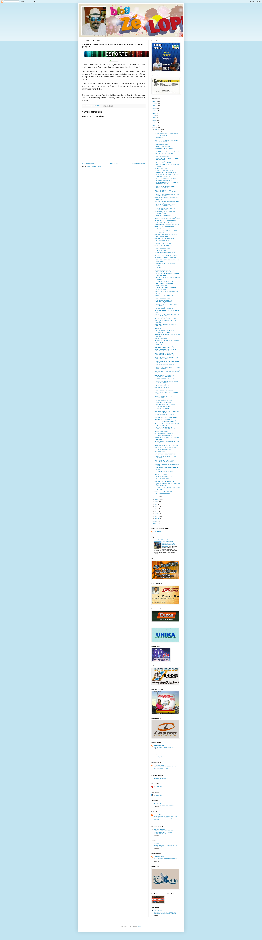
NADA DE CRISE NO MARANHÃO (164, 347)
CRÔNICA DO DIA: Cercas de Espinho (163, 747)
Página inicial (114, 163)
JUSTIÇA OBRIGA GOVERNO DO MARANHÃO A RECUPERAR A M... (165, 428)
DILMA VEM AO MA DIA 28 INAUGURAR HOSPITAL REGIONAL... (166, 208)
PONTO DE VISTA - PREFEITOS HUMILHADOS (163, 397)
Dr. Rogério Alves (159, 765)
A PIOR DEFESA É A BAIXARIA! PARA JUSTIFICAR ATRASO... (165, 187)
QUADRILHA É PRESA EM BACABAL (165, 379)
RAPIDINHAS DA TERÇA (162, 285)
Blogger (139, 927)
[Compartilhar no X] (108, 106)
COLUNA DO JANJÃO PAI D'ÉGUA (164, 390)
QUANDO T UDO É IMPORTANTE (164, 245)
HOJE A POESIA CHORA (161, 168)
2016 (154, 125)
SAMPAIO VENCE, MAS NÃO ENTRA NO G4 (167, 365)
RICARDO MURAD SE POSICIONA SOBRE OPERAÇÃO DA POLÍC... (167, 274)
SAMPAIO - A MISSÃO (161, 338)
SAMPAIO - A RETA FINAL (162, 431)
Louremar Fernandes (160, 778)
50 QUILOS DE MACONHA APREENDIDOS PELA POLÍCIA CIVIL (167, 315)
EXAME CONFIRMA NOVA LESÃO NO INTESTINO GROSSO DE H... (165, 179)
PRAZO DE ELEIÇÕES (161, 474)
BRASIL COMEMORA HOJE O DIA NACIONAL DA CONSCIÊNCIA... (164, 270)
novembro (158, 132)
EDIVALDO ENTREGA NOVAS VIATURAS (166, 445)
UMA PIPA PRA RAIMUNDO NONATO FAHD (167, 151)
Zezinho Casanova (159, 745)
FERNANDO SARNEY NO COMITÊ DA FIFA (167, 202)
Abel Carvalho (158, 910)
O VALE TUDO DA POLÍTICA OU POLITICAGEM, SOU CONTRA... (164, 301)
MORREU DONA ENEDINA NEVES (164, 415)
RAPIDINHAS (158, 344)
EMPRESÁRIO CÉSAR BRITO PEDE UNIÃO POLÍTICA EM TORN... (167, 411)
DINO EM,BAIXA (159, 138)
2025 (154, 103)
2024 (154, 106)
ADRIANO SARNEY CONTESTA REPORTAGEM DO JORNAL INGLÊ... (166, 420)
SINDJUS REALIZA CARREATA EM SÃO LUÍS (167, 218)
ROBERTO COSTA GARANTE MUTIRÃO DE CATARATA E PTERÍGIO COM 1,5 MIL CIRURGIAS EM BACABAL (165, 832)
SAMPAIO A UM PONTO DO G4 (163, 476)
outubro (157, 497)
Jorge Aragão (158, 795)
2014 (154, 521)
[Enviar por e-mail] (104, 106)
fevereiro (157, 516)
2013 (154, 524)
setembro (157, 499)
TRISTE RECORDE (160, 451)
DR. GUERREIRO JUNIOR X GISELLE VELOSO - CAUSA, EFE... (165, 288)
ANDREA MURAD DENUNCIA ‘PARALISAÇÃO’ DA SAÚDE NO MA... (166, 191)
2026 (154, 101)
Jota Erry (156, 844)
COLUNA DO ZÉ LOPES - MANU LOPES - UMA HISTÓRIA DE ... (166, 235)
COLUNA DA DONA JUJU (162, 156)
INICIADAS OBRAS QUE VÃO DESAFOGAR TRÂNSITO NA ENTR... (167, 358)
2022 (154, 110)
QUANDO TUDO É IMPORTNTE (163, 162)
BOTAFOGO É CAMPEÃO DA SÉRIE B (165, 257)
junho (156, 506)
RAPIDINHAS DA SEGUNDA (163, 146)
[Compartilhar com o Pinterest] (112, 106)
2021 (154, 113)
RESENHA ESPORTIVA (161, 144)
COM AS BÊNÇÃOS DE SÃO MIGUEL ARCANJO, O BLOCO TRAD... (165, 205)
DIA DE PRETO (159, 267)
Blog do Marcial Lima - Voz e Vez (163, 540)
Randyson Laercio (159, 856)
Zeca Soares (157, 803)
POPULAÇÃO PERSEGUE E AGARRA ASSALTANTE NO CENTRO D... (165, 461)
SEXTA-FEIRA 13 (159, 328)
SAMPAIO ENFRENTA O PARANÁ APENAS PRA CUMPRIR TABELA (166, 175)
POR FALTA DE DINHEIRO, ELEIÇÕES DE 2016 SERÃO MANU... (166, 141)
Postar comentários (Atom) (94, 166)
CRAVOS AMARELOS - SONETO (164, 472)
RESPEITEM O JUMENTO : (162, 250)
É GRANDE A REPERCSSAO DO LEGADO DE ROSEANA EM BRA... (166, 183)
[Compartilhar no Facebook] (110, 106)
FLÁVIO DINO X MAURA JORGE (164, 149)
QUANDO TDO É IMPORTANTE (163, 400)
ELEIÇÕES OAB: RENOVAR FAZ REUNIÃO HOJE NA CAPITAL (167, 424)
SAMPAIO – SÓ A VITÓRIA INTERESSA (165, 318)
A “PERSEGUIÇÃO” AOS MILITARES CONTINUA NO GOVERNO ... (165, 405)
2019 (154, 118)
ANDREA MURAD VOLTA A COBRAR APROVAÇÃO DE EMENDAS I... (165, 375)
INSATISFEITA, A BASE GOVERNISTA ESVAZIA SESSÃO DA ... (165, 212)
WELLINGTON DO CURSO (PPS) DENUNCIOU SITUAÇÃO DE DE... (165, 434)
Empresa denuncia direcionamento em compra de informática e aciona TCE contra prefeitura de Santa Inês (166, 818)
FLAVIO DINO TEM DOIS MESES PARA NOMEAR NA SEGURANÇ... (165, 448)
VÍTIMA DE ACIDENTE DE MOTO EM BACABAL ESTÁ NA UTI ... (165, 227)
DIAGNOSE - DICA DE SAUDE (163, 243)
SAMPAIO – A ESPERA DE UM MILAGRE (166, 255)
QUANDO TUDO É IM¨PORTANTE (164, 491)
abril (156, 511)
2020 (154, 115)
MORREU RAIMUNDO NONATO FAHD (165, 253)
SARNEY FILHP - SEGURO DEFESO (165, 454)
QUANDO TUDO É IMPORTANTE (164, 308)
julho (156, 504)
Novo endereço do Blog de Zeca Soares (164, 805)
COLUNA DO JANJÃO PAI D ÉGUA (164, 238)
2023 (154, 108)
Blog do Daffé (157, 531)
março (157, 513)
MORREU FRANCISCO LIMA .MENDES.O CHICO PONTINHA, (166, 134)
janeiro (157, 518)
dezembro (158, 129)
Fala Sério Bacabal (159, 829)
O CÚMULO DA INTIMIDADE (163, 216)
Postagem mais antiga (138, 163)
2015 (154, 127)
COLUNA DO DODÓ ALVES (162, 248)
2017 (154, 122)
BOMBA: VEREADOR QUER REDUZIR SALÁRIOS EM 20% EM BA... (165, 350)
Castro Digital (158, 757)
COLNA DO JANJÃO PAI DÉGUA (164, 295)
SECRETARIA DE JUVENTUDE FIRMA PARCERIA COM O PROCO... (165, 221)
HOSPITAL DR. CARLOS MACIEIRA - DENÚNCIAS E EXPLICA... (165, 331)
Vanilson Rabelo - (159, 815)
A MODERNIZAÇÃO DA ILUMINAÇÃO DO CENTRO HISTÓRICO (166, 382)
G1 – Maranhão (158, 786)
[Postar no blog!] (106, 106)
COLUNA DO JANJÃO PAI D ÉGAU (164, 153)
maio (156, 509)
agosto (157, 501)
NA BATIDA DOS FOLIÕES (162, 408)
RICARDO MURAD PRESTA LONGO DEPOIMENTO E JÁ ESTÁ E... (165, 282)
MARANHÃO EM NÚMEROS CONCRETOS (167, 224)
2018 (154, 120)
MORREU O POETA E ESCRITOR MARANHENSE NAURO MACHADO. (166, 171)
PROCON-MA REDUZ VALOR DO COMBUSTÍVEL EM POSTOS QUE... (165, 354)
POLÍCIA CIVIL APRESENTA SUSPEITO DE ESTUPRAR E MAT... (167, 194)
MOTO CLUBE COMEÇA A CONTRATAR (166, 417)
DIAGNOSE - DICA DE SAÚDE (163, 402)
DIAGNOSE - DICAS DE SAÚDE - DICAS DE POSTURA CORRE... (167, 305)
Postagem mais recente (88, 163)
